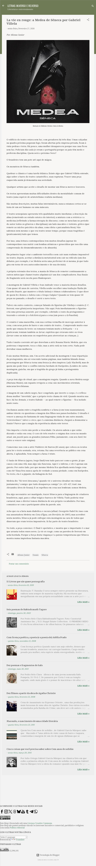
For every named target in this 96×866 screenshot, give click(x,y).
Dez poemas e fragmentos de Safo (25, 665)
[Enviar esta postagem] (12, 555)
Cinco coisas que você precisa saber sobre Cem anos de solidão (40, 749)
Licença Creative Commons (40, 823)
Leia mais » (83, 602)
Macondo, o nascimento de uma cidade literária (32, 721)
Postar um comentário (19, 564)
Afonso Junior (23, 555)
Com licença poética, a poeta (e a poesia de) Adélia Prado (36, 637)
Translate (20, 840)
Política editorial (17, 828)
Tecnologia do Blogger (49, 855)
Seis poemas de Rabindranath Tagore (27, 609)
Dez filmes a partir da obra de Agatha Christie (31, 693)
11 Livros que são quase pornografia (25, 581)
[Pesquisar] (92, 6)
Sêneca (45, 555)
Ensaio (36, 555)
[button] (88, 20)
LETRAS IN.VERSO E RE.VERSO (22, 6)
